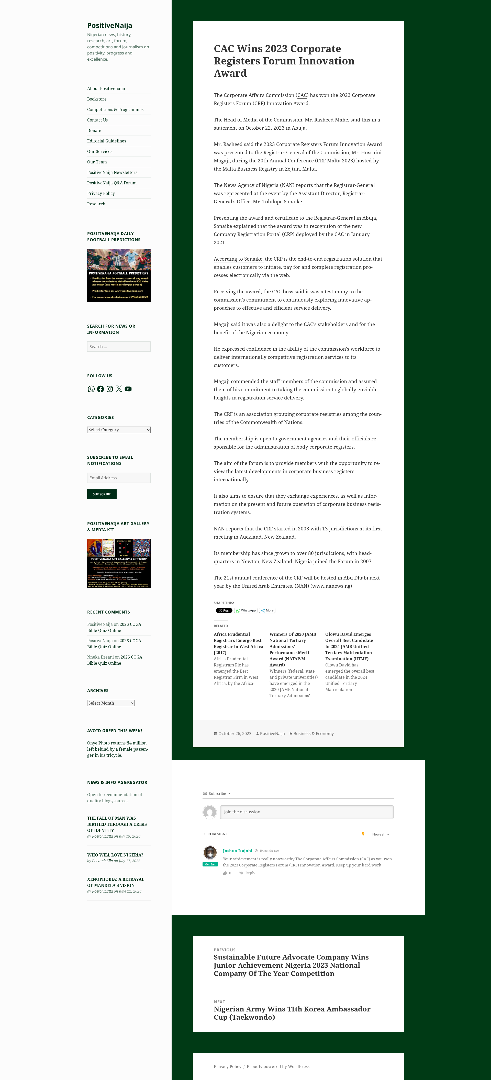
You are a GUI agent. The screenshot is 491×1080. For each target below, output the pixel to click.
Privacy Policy (101, 193)
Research (96, 204)
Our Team (97, 162)
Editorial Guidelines (106, 141)
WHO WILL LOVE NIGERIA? (115, 855)
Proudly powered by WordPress (278, 1066)
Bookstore (97, 99)
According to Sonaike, (239, 258)
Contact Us (97, 120)
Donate (94, 130)
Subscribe (102, 494)
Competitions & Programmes (115, 109)
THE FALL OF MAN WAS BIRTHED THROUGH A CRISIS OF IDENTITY (117, 824)
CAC (302, 95)
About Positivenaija (106, 88)
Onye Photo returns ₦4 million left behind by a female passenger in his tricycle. (117, 749)
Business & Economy (314, 733)
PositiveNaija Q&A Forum (112, 183)
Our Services (99, 151)
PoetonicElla (102, 836)
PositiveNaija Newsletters (112, 172)
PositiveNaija (109, 25)
